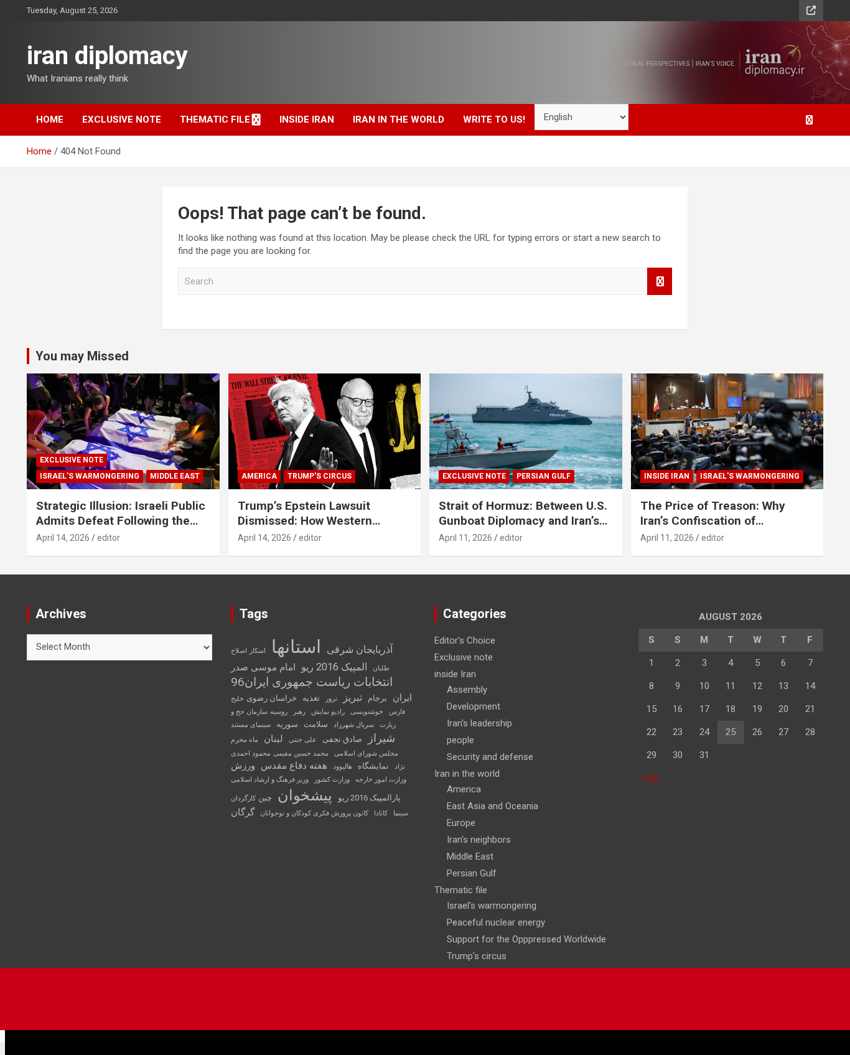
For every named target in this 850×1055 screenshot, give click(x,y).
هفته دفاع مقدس (294, 765)
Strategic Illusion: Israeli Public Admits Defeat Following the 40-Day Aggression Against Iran (121, 521)
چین (265, 797)
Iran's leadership (479, 723)
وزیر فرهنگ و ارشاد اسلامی (270, 780)
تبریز (352, 697)
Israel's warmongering (89, 476)
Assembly (467, 689)
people (460, 740)
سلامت (316, 724)
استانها (296, 646)
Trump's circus (319, 476)
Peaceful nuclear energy (496, 922)
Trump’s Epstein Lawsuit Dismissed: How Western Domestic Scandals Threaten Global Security (317, 529)
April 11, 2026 (465, 538)
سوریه (287, 724)
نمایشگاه (373, 766)
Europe (461, 822)
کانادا (381, 813)
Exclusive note (121, 119)
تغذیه (311, 698)
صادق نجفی (342, 739)
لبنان (273, 738)
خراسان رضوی (271, 698)
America (259, 476)
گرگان (243, 812)
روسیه (278, 712)
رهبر (299, 712)
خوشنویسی (366, 712)
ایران (402, 697)
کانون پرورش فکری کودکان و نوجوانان (314, 813)
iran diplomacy (107, 55)
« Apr (649, 778)
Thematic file (215, 119)
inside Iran (306, 119)
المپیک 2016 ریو (334, 667)
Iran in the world (398, 119)
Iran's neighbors (479, 839)
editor (108, 538)
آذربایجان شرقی (360, 649)
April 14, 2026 (63, 538)
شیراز (381, 738)
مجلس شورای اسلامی (366, 753)
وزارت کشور (332, 780)
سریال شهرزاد (354, 725)
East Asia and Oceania (492, 806)
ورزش (243, 765)
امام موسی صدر (263, 667)
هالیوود (342, 766)
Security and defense (490, 756)
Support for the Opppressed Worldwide (526, 939)
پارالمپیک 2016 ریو (369, 797)
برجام (377, 698)
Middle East (175, 476)
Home (49, 119)
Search (659, 282)
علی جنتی (303, 740)
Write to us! (494, 119)
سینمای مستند (251, 725)
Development (473, 706)
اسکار (258, 651)
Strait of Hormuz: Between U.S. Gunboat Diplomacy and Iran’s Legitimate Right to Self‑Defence (523, 529)
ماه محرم (244, 740)
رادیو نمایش (328, 712)
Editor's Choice (464, 640)
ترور (331, 699)
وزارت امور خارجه (380, 780)
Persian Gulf (543, 476)
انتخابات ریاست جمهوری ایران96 (312, 682)
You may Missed (82, 356)
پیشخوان (305, 795)
